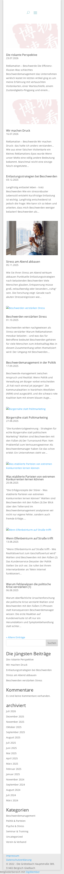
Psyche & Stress (15, 826)
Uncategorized (14, 836)
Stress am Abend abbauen (23, 261)
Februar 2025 (13, 769)
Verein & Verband (16, 842)
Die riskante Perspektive (21, 55)
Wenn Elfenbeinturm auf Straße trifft (29, 538)
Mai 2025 (11, 753)
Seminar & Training (17, 831)
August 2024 (13, 789)
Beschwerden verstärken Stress (26, 316)
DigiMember (33, 871)
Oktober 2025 (14, 727)
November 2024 (15, 779)
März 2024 (12, 800)
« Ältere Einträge (15, 637)
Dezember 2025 (15, 716)
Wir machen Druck (18, 130)
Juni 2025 (11, 748)
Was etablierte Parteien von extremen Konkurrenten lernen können (30, 478)
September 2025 (15, 732)
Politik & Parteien (16, 820)
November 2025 (15, 721)
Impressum (12, 855)
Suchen (52, 643)
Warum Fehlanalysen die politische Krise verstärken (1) (28, 585)
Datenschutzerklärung (19, 859)
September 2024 (15, 784)
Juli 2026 (11, 711)
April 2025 (12, 758)
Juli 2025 (11, 742)
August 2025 (13, 737)
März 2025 (12, 763)
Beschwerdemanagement (20, 815)
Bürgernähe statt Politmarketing (27, 417)
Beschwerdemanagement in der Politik (31, 362)
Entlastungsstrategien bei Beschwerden (31, 176)
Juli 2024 (11, 795)
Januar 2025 (13, 774)
